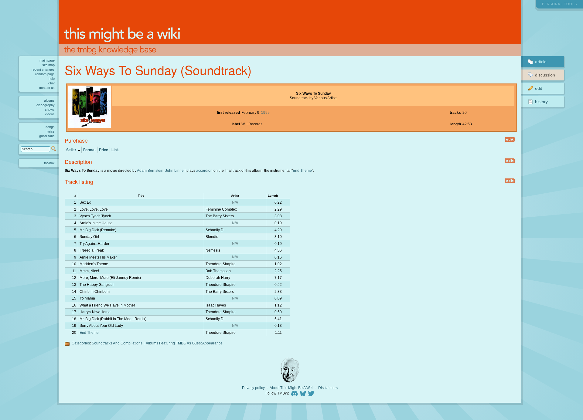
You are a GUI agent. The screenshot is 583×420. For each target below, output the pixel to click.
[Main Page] (290, 28)
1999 (265, 112)
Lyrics (51, 131)
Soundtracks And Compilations (117, 343)
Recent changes (43, 69)
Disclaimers (328, 388)
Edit (538, 88)
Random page (45, 74)
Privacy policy (253, 388)
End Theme (302, 170)
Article (541, 61)
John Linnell (175, 170)
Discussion (545, 75)
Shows (50, 109)
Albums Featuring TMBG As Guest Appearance (184, 343)
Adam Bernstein (150, 170)
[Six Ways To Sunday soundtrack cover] (89, 127)
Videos (50, 114)
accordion (204, 170)
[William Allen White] (290, 370)
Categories (81, 343)
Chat (51, 83)
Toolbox (49, 163)
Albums (49, 100)
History (541, 101)
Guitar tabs (47, 136)
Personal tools (559, 4)
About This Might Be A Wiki (291, 388)
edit (509, 139)
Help (52, 78)
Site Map (48, 65)
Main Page (47, 60)
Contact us (47, 88)
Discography (45, 105)
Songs (50, 127)
